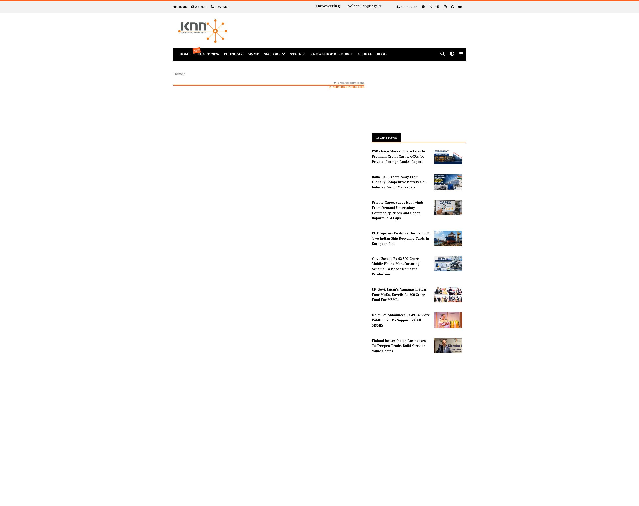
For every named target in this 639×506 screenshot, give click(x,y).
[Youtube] (460, 7)
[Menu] (461, 54)
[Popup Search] (442, 54)
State (295, 54)
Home (178, 73)
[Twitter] (430, 7)
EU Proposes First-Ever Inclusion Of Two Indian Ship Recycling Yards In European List (401, 238)
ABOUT (200, 7)
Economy (233, 54)
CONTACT (221, 7)
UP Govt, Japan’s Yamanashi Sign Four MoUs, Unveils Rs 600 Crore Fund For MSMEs (399, 294)
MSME (253, 54)
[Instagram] (445, 7)
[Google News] (452, 7)
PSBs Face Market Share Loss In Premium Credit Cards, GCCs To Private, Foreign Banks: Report (398, 156)
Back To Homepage (351, 83)
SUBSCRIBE (408, 7)
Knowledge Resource (331, 54)
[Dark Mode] (452, 54)
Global (365, 54)
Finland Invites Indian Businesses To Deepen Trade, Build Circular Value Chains (399, 345)
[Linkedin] (438, 7)
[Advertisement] (365, 24)
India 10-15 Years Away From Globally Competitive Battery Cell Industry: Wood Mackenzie (399, 182)
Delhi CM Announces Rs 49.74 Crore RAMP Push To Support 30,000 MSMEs (401, 320)
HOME (182, 7)
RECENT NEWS (386, 137)
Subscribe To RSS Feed (348, 87)
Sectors (272, 54)
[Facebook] (423, 7)
